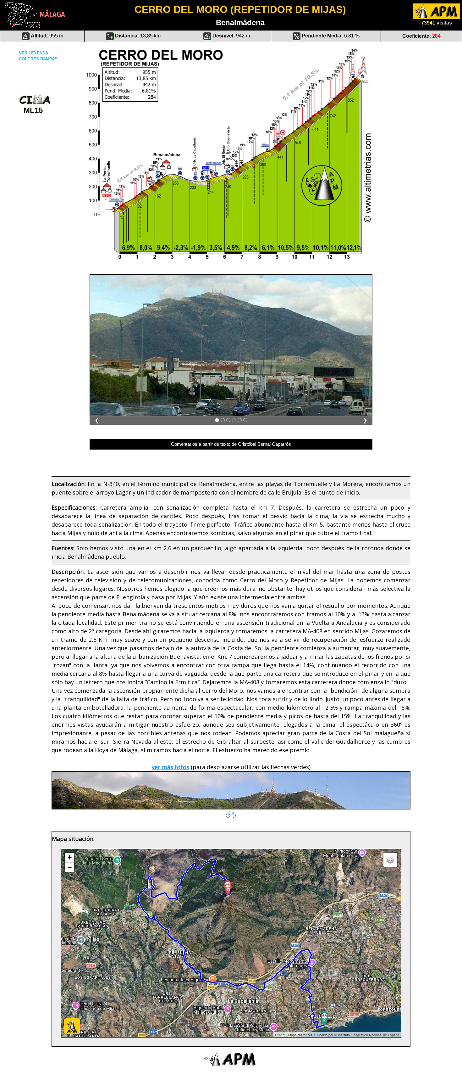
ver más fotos (170, 767)
